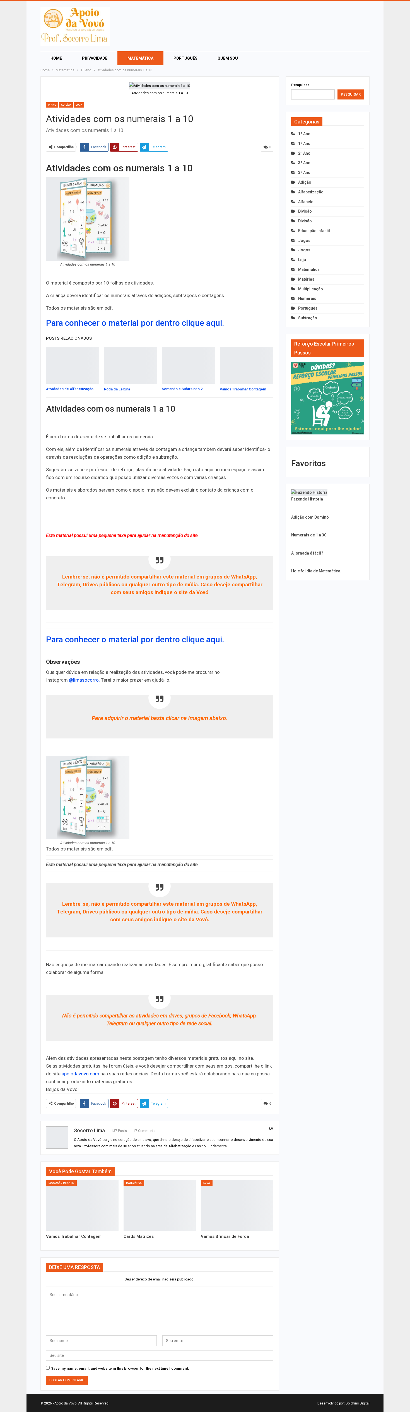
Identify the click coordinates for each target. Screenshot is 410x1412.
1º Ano (52, 104)
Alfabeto (305, 202)
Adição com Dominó (310, 517)
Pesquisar (300, 85)
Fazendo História (307, 499)
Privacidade (94, 58)
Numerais (307, 298)
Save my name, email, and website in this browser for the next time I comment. (120, 1368)
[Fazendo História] (309, 492)
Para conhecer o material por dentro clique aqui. (135, 323)
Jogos (304, 240)
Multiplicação (310, 289)
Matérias (306, 279)
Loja (79, 104)
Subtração (307, 318)
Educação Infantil (61, 1183)
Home (56, 58)
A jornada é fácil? (307, 553)
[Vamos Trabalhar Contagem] (246, 365)
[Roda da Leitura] (131, 365)
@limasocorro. (84, 680)
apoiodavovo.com (80, 1073)
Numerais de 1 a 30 (308, 535)
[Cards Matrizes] (160, 1205)
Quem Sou (228, 58)
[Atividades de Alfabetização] (72, 365)
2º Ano (304, 153)
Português (185, 58)
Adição (66, 104)
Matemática (140, 58)
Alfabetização (311, 192)
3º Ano (304, 163)
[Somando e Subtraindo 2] (188, 365)
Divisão (305, 211)
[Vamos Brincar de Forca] (237, 1205)
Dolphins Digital (358, 1403)
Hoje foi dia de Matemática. (316, 571)
